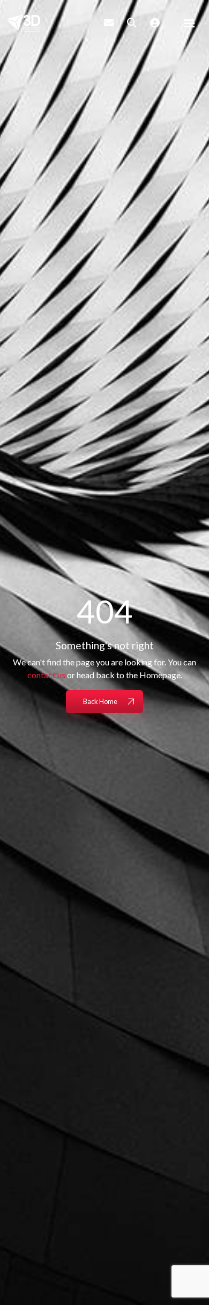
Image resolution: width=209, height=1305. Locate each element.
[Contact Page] (109, 22)
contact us (46, 675)
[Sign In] (155, 22)
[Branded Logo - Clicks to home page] (23, 23)
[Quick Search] (132, 22)
